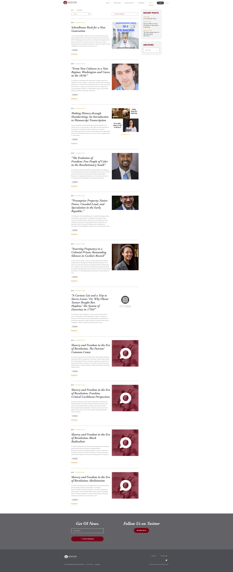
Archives (148, 45)
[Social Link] (166, 560)
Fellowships (141, 3)
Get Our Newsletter (88, 539)
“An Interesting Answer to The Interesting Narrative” (151, 34)
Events (150, 3)
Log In (167, 3)
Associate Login (164, 555)
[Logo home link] (70, 2)
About (107, 3)
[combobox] (151, 50)
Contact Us (153, 555)
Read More (74, 54)
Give (160, 3)
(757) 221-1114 (90, 564)
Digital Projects (129, 3)
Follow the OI (142, 530)
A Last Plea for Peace (149, 18)
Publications (117, 3)
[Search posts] (89, 14)
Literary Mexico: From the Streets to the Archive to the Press (151, 25)
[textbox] (151, 50)
